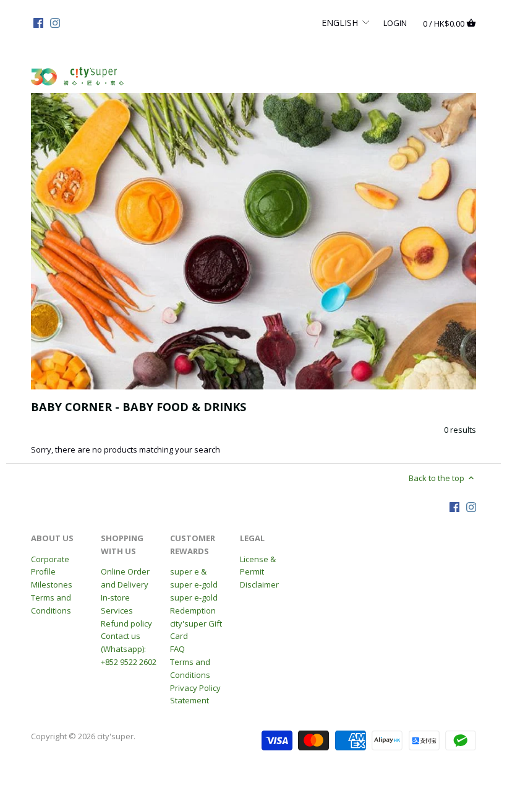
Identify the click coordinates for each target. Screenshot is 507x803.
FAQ (177, 648)
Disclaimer (259, 584)
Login (395, 22)
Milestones (51, 584)
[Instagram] (55, 22)
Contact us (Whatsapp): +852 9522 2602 (128, 648)
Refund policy (126, 623)
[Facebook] (38, 22)
